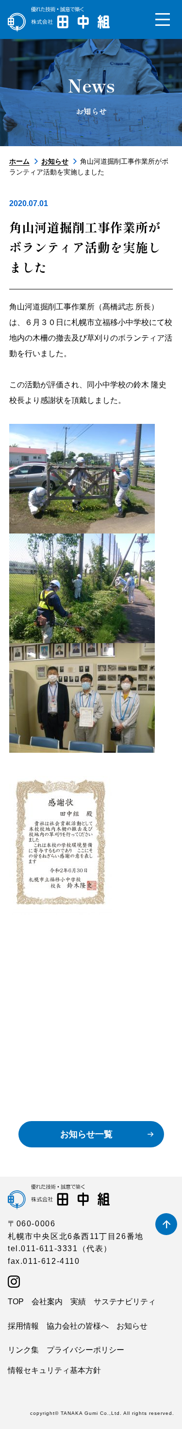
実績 (78, 1301)
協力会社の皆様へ (78, 1326)
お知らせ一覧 (86, 1134)
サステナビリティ (125, 1301)
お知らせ (54, 161)
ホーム (19, 161)
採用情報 (23, 1326)
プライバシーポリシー (85, 1350)
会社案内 (47, 1301)
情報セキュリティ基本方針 (54, 1370)
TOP (16, 1301)
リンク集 (23, 1350)
